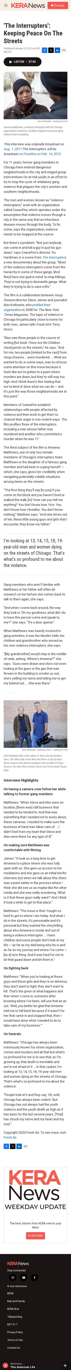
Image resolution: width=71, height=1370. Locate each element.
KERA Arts (13, 1309)
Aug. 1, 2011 (13, 149)
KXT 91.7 (12, 1324)
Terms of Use (15, 1340)
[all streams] (66, 1365)
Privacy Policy (15, 1332)
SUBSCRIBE (35, 1236)
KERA (10, 1293)
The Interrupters (54, 257)
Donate (59, 5)
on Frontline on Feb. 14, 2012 (40, 154)
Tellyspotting (14, 1316)
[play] (5, 1365)
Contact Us (13, 1348)
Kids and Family (16, 1301)
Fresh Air (10, 1137)
